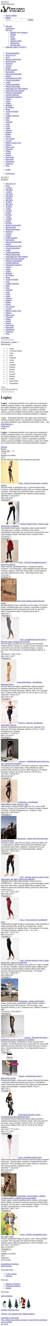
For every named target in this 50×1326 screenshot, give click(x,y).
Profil (12, 37)
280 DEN (9, 200)
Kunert (8, 304)
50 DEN (9, 211)
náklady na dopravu (13, 1284)
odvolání (9, 1276)
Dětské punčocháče (13, 229)
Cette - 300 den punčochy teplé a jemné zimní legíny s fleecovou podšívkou (25, 961)
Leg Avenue (10, 307)
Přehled (13, 35)
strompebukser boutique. (10, 1264)
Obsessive (9, 317)
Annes (8, 269)
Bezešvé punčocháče (13, 225)
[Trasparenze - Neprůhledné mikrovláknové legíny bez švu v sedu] (9, 802)
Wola (7, 334)
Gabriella (9, 290)
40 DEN (9, 206)
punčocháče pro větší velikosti (17, 256)
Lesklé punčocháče (13, 252)
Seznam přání (15, 45)
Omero (8, 319)
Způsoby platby (16, 41)
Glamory (9, 298)
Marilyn (8, 313)
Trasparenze (10, 329)
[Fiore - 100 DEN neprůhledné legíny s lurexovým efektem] (10, 562)
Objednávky (14, 43)
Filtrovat (4, 447)
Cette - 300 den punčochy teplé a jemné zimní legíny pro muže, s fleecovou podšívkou (25, 878)
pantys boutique (7, 1296)
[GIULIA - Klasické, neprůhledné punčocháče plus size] (9, 723)
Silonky (8, 244)
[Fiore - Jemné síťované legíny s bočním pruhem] (10, 483)
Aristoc (8, 271)
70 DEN (9, 219)
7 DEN (8, 217)
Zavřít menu (10, 28)
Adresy (13, 39)
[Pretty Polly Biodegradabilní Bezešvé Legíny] (9, 601)
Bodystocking (11, 227)
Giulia (8, 296)
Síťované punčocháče (14, 242)
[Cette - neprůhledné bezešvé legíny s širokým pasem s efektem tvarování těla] (10, 639)
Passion (8, 323)
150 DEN (9, 194)
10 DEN (9, 188)
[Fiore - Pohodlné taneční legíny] (10, 1157)
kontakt (8, 1288)
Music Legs (10, 315)
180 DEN (9, 196)
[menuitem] (27, 15)
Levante (9, 309)
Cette (7, 281)
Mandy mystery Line (13, 311)
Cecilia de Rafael (12, 279)
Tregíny (8, 267)
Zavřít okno (5, 426)
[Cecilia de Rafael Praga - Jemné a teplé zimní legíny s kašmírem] (10, 524)
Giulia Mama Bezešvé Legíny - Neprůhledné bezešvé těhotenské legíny (21, 1116)
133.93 (6, 389)
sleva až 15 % (11, 184)
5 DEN (8, 209)
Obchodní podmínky (13, 1286)
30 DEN (9, 202)
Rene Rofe (9, 327)
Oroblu (8, 321)
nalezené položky (8, 340)
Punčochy (9, 231)
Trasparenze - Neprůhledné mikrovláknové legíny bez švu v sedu (19, 803)
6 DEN (8, 213)
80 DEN (9, 223)
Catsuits (8, 234)
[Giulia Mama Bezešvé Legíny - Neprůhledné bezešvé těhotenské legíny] (9, 1115)
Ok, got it (4, 1324)
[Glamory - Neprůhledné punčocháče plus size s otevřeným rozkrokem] (10, 761)
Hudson (8, 300)
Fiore (7, 288)
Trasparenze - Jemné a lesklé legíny (32, 1001)
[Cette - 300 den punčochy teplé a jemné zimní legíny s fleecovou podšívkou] (10, 960)
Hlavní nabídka (11, 15)
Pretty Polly (10, 325)
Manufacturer (6, 344)
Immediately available (9, 342)
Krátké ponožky (11, 238)
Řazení (3, 449)
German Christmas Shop (10, 1310)
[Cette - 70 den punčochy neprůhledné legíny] (10, 920)
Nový (8, 186)
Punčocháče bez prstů (14, 246)
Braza (8, 277)
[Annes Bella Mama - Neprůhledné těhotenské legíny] (9, 682)
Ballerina (9, 273)
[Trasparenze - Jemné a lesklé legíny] (10, 1001)
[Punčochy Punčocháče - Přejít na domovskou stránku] (13, 12)
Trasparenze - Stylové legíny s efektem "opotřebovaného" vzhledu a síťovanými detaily (23, 1197)
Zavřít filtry (5, 338)
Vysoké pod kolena (13, 248)
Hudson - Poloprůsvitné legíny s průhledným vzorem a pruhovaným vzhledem (24, 1039)
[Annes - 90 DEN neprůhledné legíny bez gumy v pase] (10, 1234)
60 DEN (9, 215)
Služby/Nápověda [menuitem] (7, 4)
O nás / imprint (11, 1274)
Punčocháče (10, 240)
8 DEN (8, 221)
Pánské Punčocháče (13, 254)
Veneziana (9, 332)
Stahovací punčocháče (14, 261)
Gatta (8, 292)
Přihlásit (13, 32)
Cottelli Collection (12, 284)
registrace (24, 32)
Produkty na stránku (8, 455)
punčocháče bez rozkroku (15, 259)
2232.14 (14, 389)
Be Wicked (10, 275)
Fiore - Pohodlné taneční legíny (30, 1157)
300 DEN (9, 204)
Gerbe (8, 294)
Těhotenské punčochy (14, 265)
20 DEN (9, 198)
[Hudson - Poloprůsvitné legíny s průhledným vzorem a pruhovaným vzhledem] (13, 1038)
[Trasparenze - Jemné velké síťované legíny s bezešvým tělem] (9, 839)
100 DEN (9, 190)
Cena (3, 387)
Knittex (8, 302)
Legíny (8, 250)
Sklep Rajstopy (6, 1266)
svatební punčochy (12, 263)
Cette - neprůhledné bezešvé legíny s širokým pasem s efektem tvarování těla (24, 641)
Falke (8, 286)
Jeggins (8, 236)
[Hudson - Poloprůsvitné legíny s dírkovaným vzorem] (10, 1076)
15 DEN (9, 192)
